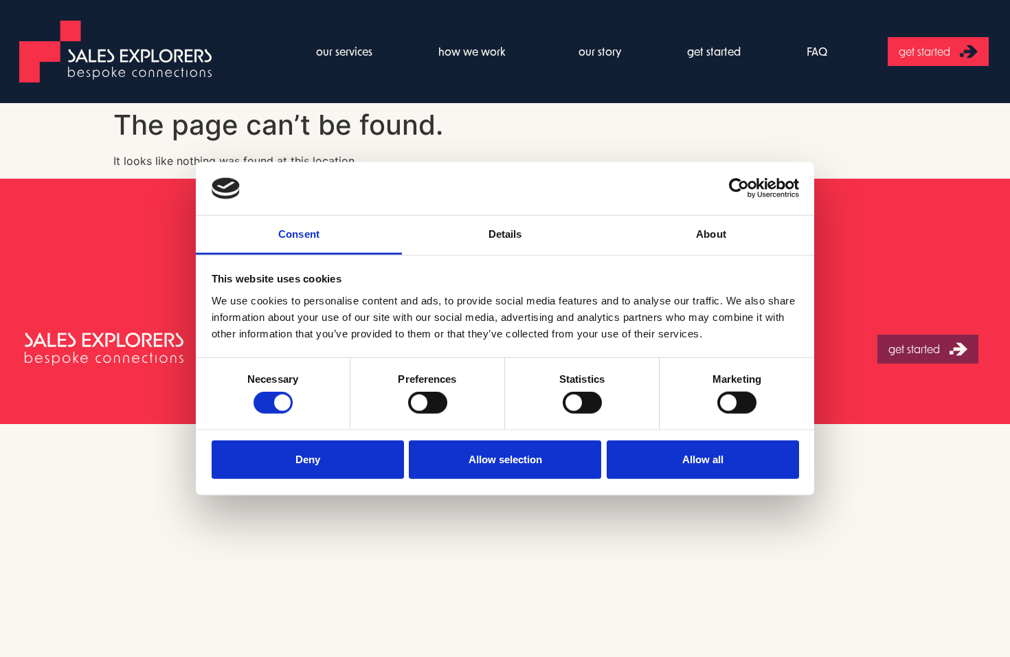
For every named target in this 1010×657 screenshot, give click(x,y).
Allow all (702, 459)
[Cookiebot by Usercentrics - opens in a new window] (739, 188)
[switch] (427, 403)
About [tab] (711, 234)
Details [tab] (505, 234)
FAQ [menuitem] (817, 51)
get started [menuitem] (714, 51)
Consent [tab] (298, 234)
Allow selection (505, 459)
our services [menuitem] (344, 51)
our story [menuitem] (600, 51)
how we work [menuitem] (472, 51)
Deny (307, 459)
